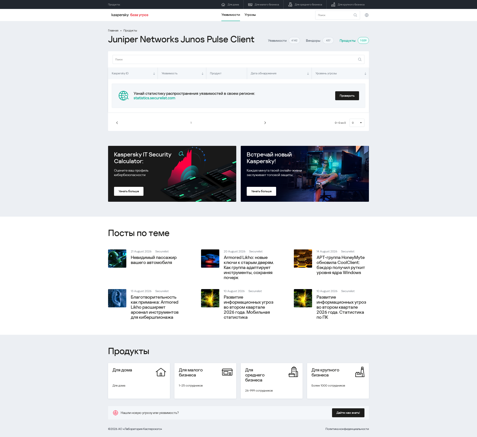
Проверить (347, 95)
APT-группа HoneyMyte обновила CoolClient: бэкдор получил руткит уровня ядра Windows (341, 265)
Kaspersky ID (120, 73)
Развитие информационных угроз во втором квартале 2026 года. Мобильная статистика (248, 307)
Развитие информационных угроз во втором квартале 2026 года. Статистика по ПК (341, 307)
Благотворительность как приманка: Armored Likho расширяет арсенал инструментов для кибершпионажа (155, 307)
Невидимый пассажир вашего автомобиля (154, 260)
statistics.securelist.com (154, 98)
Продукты (130, 30)
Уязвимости (230, 15)
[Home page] (130, 15)
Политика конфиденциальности (347, 429)
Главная (113, 30)
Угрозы (250, 15)
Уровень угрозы (326, 73)
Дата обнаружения (263, 73)
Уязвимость (170, 73)
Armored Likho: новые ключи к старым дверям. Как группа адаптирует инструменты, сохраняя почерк (249, 267)
